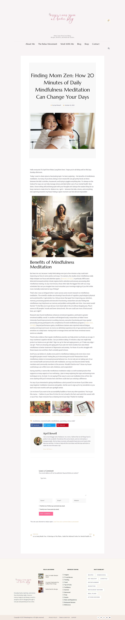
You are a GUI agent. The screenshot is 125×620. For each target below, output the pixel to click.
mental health (46, 421)
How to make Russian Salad (52, 576)
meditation (36, 421)
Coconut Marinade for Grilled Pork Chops (52, 583)
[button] (36, 425)
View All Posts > (48, 449)
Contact (95, 44)
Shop (87, 44)
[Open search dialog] (109, 48)
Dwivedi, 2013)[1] (67, 278)
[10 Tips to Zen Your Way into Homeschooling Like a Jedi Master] (62, 407)
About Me (30, 44)
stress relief (71, 421)
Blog (79, 44)
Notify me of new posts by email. (49, 509)
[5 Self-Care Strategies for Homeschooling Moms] (84, 407)
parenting (63, 421)
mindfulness (55, 421)
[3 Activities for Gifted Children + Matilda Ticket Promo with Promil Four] (40, 407)
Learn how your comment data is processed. (66, 521)
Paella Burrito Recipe (52, 589)
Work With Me (67, 44)
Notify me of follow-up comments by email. (52, 506)
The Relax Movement (47, 44)
